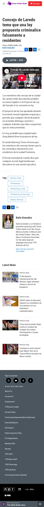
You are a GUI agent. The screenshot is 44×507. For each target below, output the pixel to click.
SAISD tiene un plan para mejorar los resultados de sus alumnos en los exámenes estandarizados (30, 305)
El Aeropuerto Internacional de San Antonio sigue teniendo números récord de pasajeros (29, 281)
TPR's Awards (10, 470)
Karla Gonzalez (8, 48)
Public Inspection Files (13, 433)
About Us (8, 391)
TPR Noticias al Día (17, 189)
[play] (3, 504)
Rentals (8, 449)
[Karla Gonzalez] (7, 221)
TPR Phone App (11, 464)
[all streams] (41, 504)
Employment (10, 402)
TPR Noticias (15, 183)
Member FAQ (10, 444)
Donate (36, 4)
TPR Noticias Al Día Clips (20, 194)
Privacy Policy (10, 412)
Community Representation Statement (20, 417)
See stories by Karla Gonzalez (25, 250)
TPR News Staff (11, 459)
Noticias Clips (15, 178)
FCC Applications (11, 438)
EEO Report (9, 428)
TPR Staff (9, 454)
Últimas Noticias (16, 200)
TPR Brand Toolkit (12, 407)
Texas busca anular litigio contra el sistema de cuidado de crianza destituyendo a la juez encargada (30, 329)
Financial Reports (11, 423)
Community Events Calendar (16, 475)
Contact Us (9, 396)
